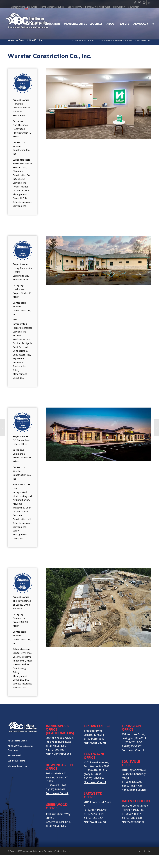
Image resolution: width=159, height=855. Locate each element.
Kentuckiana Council (134, 789)
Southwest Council (57, 793)
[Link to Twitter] (139, 2)
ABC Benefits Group (17, 740)
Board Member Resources (52, 7)
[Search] (153, 23)
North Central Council (59, 753)
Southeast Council (133, 750)
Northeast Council (95, 782)
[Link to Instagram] (144, 2)
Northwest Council (95, 742)
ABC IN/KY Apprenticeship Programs (20, 748)
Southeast (16, 8)
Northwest (104, 7)
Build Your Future (16, 760)
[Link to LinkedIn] (149, 2)
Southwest (133, 7)
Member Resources (17, 766)
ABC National (14, 755)
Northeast (90, 7)
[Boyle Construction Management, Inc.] (2, 427)
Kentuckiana (119, 7)
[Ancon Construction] (156, 427)
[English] (26, 9)
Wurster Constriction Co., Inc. (25, 40)
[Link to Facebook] (135, 2)
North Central (75, 7)
